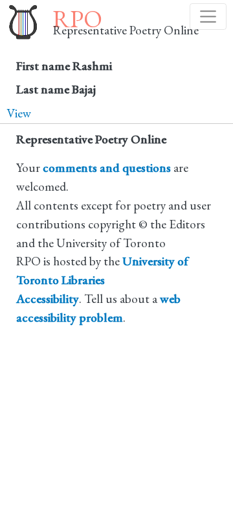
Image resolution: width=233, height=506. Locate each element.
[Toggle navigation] (208, 16)
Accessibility (47, 299)
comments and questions (107, 168)
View (18, 113)
